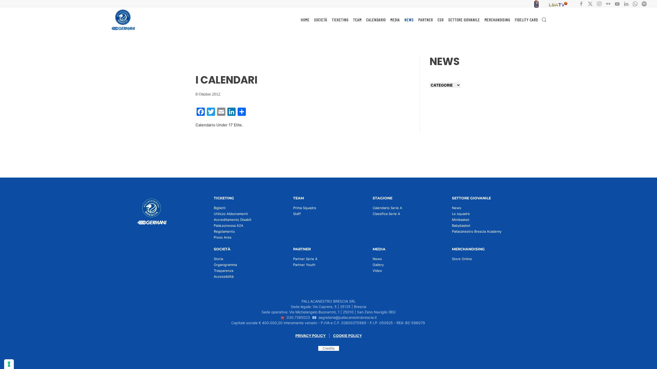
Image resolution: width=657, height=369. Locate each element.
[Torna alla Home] (123, 19)
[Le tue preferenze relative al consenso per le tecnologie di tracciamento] (9, 364)
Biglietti (220, 208)
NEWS (409, 19)
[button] (544, 19)
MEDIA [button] (395, 19)
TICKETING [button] (340, 19)
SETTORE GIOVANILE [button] (464, 19)
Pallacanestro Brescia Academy (476, 231)
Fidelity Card (526, 19)
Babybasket (461, 225)
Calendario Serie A (387, 208)
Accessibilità (224, 276)
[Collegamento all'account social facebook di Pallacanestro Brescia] (581, 3)
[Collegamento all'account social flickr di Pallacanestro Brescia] (608, 3)
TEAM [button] (357, 19)
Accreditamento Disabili (232, 220)
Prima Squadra (304, 208)
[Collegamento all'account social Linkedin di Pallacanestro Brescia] (626, 3)
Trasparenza (223, 271)
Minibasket (460, 220)
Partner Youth (304, 265)
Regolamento (224, 231)
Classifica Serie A (386, 214)
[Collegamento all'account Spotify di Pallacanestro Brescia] (644, 3)
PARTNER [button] (425, 19)
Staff (297, 214)
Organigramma (225, 265)
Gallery (378, 265)
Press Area (222, 237)
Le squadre (461, 214)
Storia (218, 259)
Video (377, 271)
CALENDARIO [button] (376, 19)
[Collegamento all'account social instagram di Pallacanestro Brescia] (599, 3)
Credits (329, 348)
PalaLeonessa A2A (228, 225)
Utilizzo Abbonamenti (231, 214)
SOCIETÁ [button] (320, 19)
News (456, 208)
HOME (305, 19)
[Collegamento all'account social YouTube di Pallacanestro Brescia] (617, 3)
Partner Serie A (305, 259)
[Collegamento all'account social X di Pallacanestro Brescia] (590, 3)
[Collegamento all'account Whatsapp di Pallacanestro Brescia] (635, 3)
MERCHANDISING (497, 19)
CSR (441, 19)
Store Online (462, 259)
